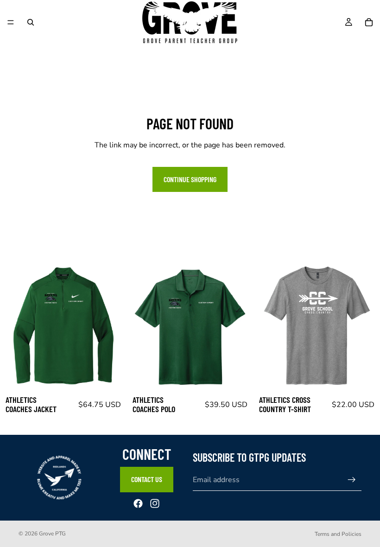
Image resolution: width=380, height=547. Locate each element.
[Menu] (10, 22)
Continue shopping (190, 179)
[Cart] (369, 22)
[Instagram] (154, 503)
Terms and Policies (338, 534)
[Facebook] (138, 503)
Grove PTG (52, 533)
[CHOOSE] (112, 375)
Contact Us (146, 479)
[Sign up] (351, 480)
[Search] (30, 22)
